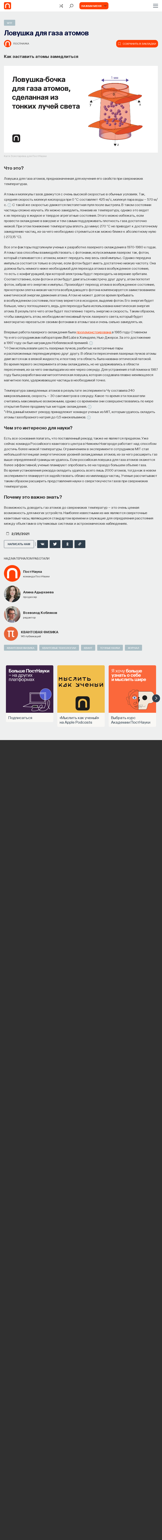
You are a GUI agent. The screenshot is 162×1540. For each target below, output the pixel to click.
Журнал (133, 647)
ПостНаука (21, 43)
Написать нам (19, 544)
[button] (156, 698)
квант (88, 647)
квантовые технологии (59, 647)
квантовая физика (39, 632)
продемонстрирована (94, 332)
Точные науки (110, 647)
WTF (9, 22)
